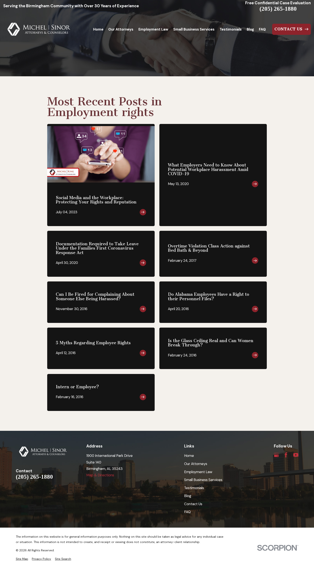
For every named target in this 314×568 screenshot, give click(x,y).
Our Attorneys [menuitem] (120, 29)
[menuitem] (22, 559)
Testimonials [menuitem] (231, 29)
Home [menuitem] (98, 29)
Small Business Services (203, 479)
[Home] (39, 29)
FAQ (187, 511)
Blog (187, 495)
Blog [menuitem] (250, 29)
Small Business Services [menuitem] (193, 29)
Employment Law (198, 471)
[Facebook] (285, 454)
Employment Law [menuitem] (153, 29)
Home (189, 455)
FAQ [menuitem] (262, 29)
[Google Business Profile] (276, 454)
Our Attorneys (195, 463)
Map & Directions (100, 475)
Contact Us (193, 504)
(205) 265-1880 (278, 9)
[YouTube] (295, 454)
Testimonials (194, 488)
